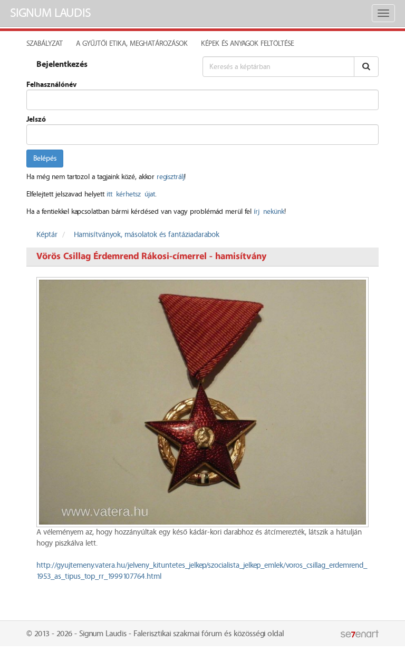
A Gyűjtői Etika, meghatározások (132, 43)
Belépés (44, 158)
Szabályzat (44, 43)
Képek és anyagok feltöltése (247, 43)
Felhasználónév (51, 85)
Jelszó (36, 119)
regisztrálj (170, 177)
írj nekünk (269, 212)
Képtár (46, 235)
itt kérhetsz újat (131, 194)
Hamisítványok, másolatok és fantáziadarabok (146, 235)
